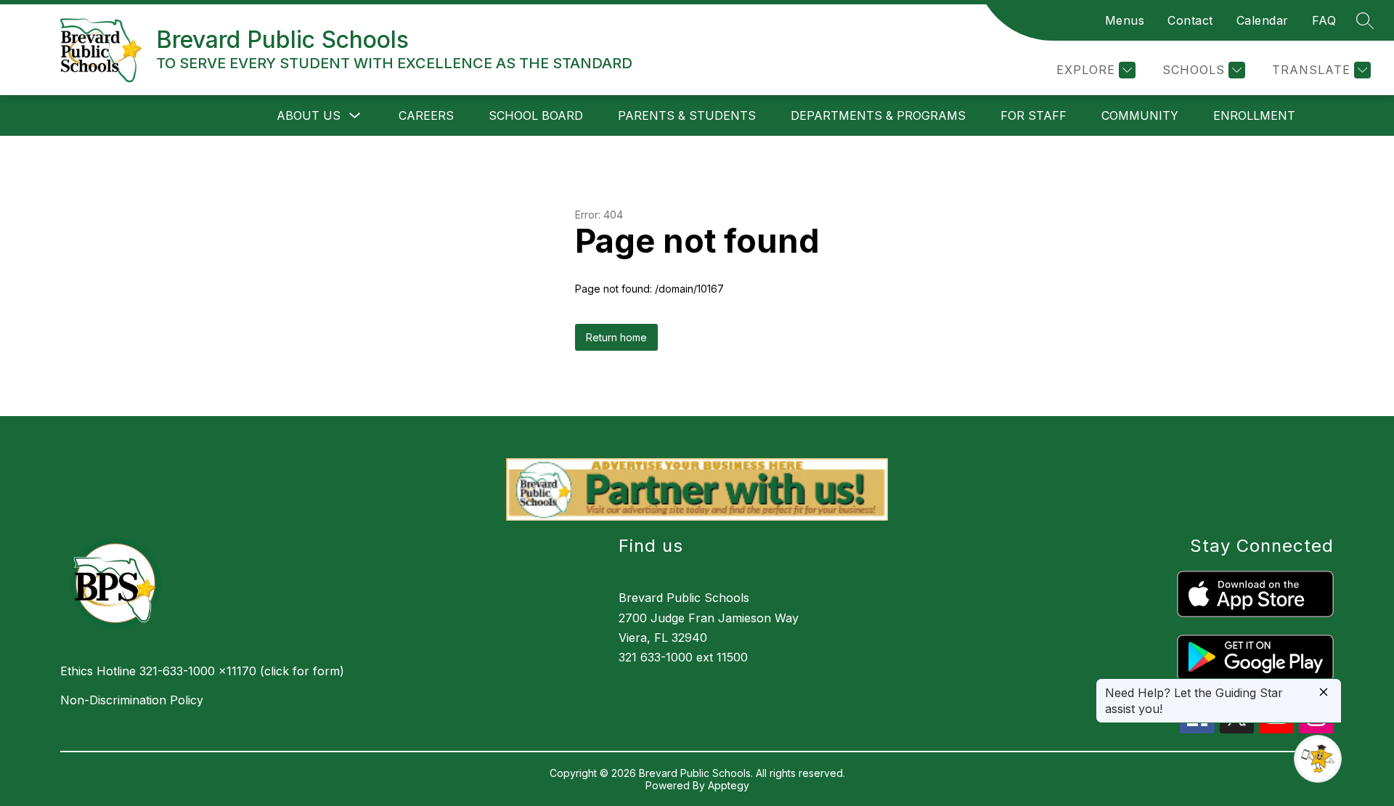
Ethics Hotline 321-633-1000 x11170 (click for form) (202, 671)
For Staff (1033, 115)
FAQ (1324, 20)
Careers (426, 115)
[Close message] (1323, 693)
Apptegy (728, 785)
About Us (309, 115)
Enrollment (1254, 115)
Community (1139, 115)
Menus (1125, 20)
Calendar (1262, 20)
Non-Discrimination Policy (131, 700)
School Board (536, 115)
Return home (616, 337)
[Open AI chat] (1317, 758)
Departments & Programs (878, 115)
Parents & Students (687, 115)
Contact (1190, 20)
